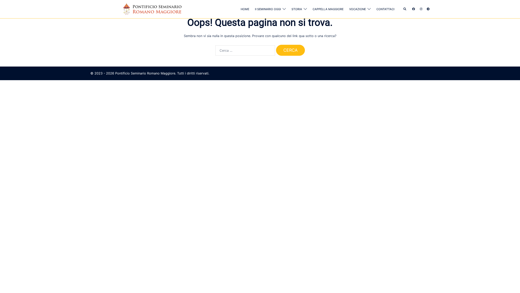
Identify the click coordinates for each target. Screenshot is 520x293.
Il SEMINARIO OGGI (268, 9)
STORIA (296, 9)
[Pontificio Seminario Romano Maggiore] (154, 9)
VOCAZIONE (357, 9)
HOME (245, 9)
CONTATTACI (385, 9)
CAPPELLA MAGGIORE (328, 9)
